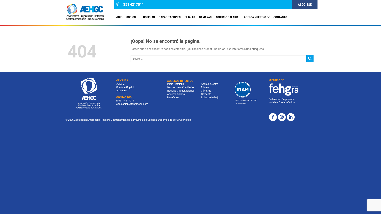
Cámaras (205, 17)
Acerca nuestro (255, 17)
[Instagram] (282, 117)
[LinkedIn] (291, 117)
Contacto (206, 94)
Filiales (205, 87)
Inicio (118, 17)
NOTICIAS (149, 17)
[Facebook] (273, 117)
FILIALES (190, 17)
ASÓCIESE (305, 5)
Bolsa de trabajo (210, 97)
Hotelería (179, 83)
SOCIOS (131, 17)
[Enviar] (310, 58)
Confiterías (188, 87)
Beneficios (173, 97)
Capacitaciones (170, 17)
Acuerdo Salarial (228, 17)
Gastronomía (174, 87)
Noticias (171, 90)
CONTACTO (280, 17)
